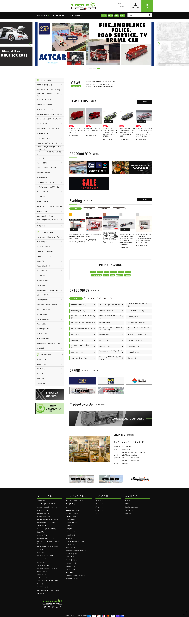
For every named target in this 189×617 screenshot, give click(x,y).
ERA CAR (110, 15)
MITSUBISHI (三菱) (43, 309)
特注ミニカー (119, 275)
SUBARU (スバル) (43, 329)
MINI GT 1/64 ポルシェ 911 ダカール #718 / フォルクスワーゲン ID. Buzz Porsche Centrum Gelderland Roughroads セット (127, 239)
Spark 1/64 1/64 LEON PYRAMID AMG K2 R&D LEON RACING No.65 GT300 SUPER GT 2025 (127, 132)
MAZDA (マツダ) (42, 300)
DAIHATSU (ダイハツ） (44, 256)
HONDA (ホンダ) (42, 280)
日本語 (122, 6)
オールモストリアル (96, 275)
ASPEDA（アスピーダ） (45, 104)
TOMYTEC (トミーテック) (45, 216)
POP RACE (128, 272)
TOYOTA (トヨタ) (43, 338)
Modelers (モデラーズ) (44, 172)
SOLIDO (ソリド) (42, 197)
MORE (145, 102)
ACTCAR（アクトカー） (45, 85)
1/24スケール (41, 369)
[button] (44, 15)
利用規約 (127, 504)
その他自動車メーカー (72, 578)
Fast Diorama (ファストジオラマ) (48, 129)
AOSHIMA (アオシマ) (44, 100)
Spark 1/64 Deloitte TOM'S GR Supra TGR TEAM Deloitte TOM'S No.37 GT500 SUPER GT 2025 (110, 132)
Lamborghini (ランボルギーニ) (47, 290)
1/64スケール (41, 378)
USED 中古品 (41, 383)
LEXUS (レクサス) (43, 295)
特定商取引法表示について (132, 507)
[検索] (150, 15)
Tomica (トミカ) (42, 211)
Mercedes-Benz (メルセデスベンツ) (49, 305)
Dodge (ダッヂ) (42, 261)
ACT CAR (103, 15)
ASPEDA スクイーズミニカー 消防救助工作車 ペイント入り (94, 130)
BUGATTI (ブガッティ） (45, 247)
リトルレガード (73, 615)
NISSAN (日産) (42, 314)
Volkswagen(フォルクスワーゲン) (48, 343)
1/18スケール (41, 364)
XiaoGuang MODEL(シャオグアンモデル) (49, 221)
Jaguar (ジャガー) (71, 538)
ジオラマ (122, 15)
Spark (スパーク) (42, 201)
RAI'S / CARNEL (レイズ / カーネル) (48, 187)
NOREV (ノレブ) (42, 177)
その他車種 (40, 348)
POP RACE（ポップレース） (46, 182)
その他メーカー (42, 226)
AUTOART (113, 272)
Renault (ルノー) (43, 324)
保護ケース (105, 275)
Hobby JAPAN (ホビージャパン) (47, 143)
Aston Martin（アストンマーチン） (49, 237)
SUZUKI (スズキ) (42, 334)
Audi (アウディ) (42, 242)
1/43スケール (41, 374)
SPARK (112, 275)
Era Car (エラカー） (43, 124)
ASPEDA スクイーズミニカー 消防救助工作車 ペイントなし (77, 130)
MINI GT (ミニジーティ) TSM (46, 168)
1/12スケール (41, 359)
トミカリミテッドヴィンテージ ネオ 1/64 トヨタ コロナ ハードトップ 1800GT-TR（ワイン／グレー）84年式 (144, 132)
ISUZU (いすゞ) (42, 285)
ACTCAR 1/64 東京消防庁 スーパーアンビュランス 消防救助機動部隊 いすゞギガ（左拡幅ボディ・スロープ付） (144, 238)
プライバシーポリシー (131, 510)
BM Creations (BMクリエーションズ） (49, 114)
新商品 (116, 15)
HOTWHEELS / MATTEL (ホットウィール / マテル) (49, 148)
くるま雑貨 (127, 275)
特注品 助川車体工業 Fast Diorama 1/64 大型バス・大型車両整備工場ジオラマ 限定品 (111, 236)
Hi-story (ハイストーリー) (46, 138)
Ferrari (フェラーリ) (44, 266)
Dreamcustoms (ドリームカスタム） (49, 119)
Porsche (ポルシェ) (43, 319)
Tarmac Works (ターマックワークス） (49, 206)
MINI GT (121, 272)
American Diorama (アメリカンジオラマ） (49, 94)
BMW (67, 507)
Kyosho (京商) (42, 163)
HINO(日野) (41, 276)
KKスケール (41, 158)
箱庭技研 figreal (42, 133)
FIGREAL (106, 272)
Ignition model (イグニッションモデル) (49, 153)
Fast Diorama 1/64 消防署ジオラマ (93, 235)
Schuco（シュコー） (44, 192)
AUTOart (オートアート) (45, 109)
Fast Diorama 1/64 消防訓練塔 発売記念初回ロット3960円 (76, 236)
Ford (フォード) (42, 271)
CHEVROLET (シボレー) (45, 251)
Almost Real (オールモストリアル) (48, 90)
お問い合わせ (128, 513)
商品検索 (127, 501)
